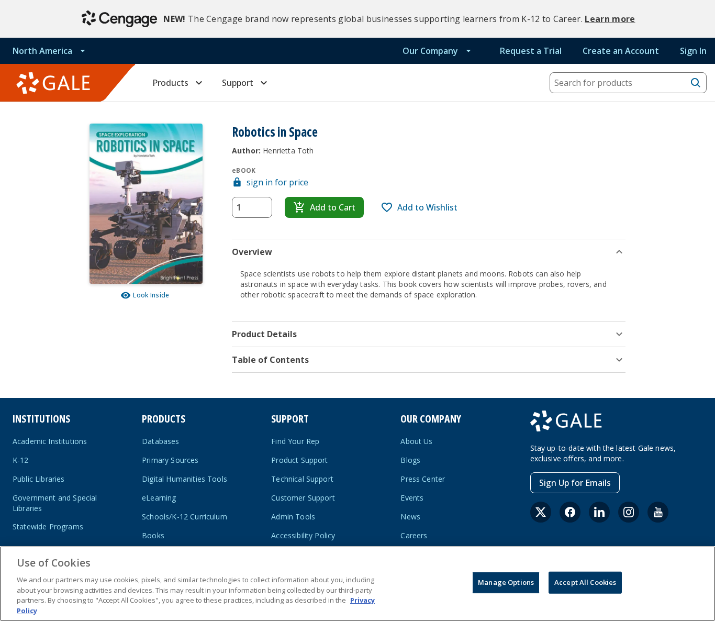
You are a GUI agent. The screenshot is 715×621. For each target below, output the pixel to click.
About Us (416, 441)
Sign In (693, 51)
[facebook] (570, 512)
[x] (540, 512)
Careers (413, 535)
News (410, 517)
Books (153, 535)
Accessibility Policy (303, 535)
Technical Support (302, 479)
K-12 (21, 460)
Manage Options (506, 582)
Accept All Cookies (585, 582)
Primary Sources (170, 460)
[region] (357, 583)
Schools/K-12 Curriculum (184, 517)
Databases (160, 441)
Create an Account (621, 51)
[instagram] (628, 512)
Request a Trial (531, 51)
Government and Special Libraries (55, 503)
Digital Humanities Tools (184, 479)
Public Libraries (39, 479)
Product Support (299, 460)
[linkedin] (599, 512)
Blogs (410, 460)
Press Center (422, 479)
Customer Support (303, 498)
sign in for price (277, 182)
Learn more (610, 19)
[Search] (695, 82)
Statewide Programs (48, 526)
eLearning (159, 498)
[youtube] (657, 512)
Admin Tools (293, 517)
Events (411, 498)
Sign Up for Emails (575, 483)
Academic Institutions (50, 441)
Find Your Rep (295, 441)
